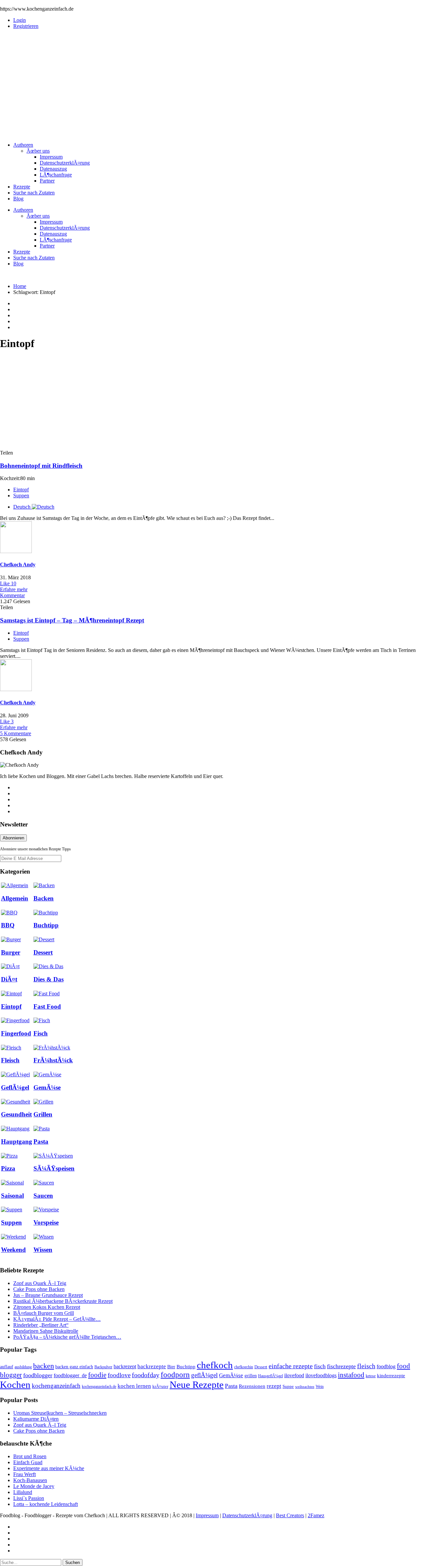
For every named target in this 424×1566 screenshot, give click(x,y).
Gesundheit (16, 1114)
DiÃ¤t (9, 979)
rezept (274, 1386)
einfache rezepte (291, 1366)
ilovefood (294, 1375)
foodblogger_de (70, 1375)
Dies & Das (48, 979)
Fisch (40, 1033)
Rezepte (21, 186)
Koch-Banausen (30, 1480)
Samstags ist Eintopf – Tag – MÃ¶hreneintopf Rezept (72, 620)
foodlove (119, 1375)
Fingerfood (16, 1033)
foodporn (175, 1375)
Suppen (21, 495)
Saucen (43, 1195)
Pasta (40, 1141)
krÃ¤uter (160, 1386)
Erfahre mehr (13, 589)
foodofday (145, 1375)
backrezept (125, 1366)
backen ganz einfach (74, 1366)
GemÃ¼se (47, 1087)
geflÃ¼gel (204, 1375)
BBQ (8, 925)
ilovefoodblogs (321, 1375)
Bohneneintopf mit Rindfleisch (41, 465)
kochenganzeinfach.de (99, 1386)
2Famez (316, 1515)
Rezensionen (252, 1386)
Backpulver (103, 1367)
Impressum (51, 157)
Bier (171, 1366)
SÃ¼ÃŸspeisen (54, 1168)
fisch (320, 1366)
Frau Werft (24, 1474)
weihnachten (304, 1386)
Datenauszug (53, 169)
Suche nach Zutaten (34, 192)
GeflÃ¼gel (15, 1087)
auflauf (6, 1366)
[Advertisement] (212, 81)
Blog (18, 198)
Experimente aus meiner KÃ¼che (48, 1468)
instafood (351, 1375)
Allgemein (14, 898)
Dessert (43, 952)
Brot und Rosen (29, 1456)
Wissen (42, 1249)
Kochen (15, 1384)
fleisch (366, 1366)
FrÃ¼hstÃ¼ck (53, 1060)
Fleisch (10, 1060)
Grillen (42, 1114)
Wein (320, 1386)
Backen (43, 898)
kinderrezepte (391, 1375)
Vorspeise (46, 1222)
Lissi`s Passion (28, 1498)
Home (19, 286)
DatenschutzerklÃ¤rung (65, 163)
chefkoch (215, 1365)
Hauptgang (16, 1141)
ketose (371, 1376)
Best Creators (290, 1515)
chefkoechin (243, 1367)
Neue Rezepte (197, 1384)
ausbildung (23, 1367)
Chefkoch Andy (17, 564)
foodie (97, 1375)
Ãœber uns (38, 151)
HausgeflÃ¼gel (270, 1376)
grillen (250, 1375)
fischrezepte (341, 1366)
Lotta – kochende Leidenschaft (45, 1504)
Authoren (23, 145)
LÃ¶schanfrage (56, 175)
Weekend (13, 1249)
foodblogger (37, 1375)
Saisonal (12, 1195)
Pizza (8, 1168)
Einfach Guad (27, 1462)
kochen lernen (134, 1386)
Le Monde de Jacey (33, 1486)
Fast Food (47, 1006)
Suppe (288, 1386)
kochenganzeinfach (56, 1385)
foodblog (386, 1366)
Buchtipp (46, 925)
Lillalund (22, 1492)
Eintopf (21, 489)
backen (43, 1366)
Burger (10, 952)
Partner (47, 180)
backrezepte (151, 1366)
